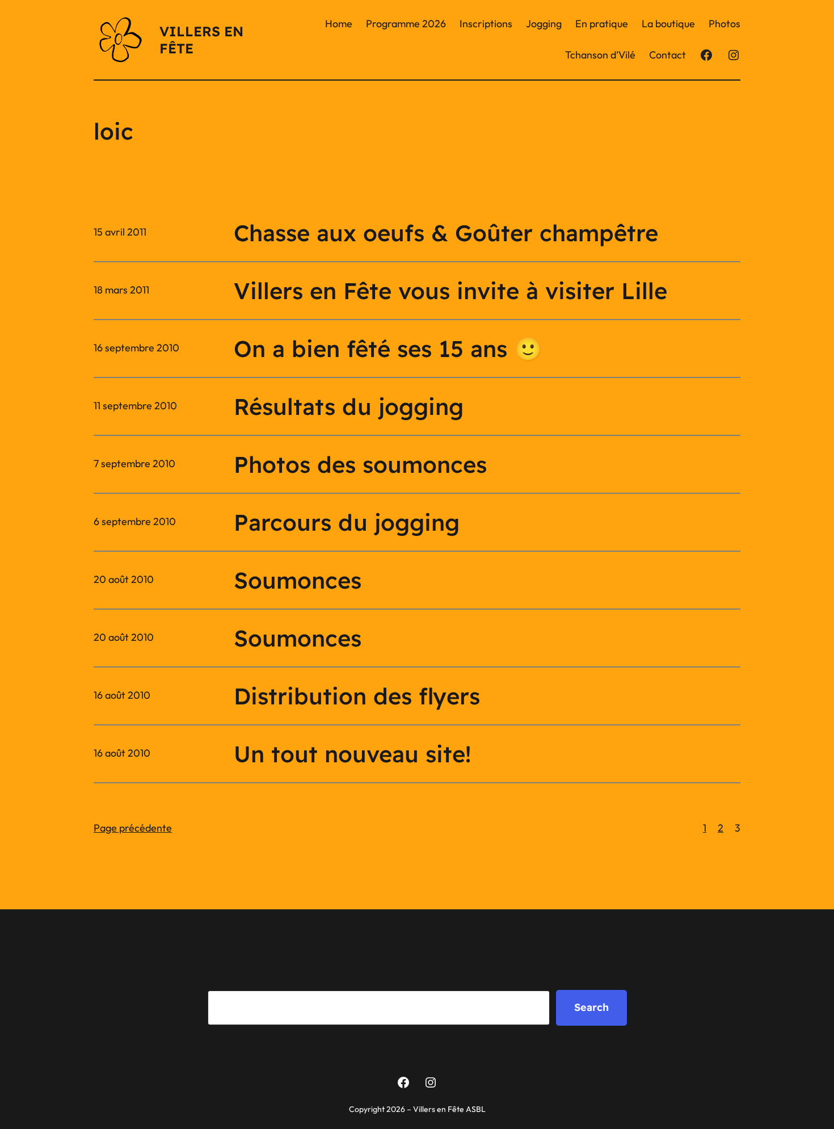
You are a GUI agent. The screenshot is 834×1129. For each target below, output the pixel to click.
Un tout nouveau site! (352, 754)
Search (591, 1007)
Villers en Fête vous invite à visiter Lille (450, 290)
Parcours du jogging (347, 522)
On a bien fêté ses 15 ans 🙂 (388, 348)
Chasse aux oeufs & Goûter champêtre (446, 233)
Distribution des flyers (357, 696)
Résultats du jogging (349, 406)
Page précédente (133, 827)
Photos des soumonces (360, 464)
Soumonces (297, 580)
